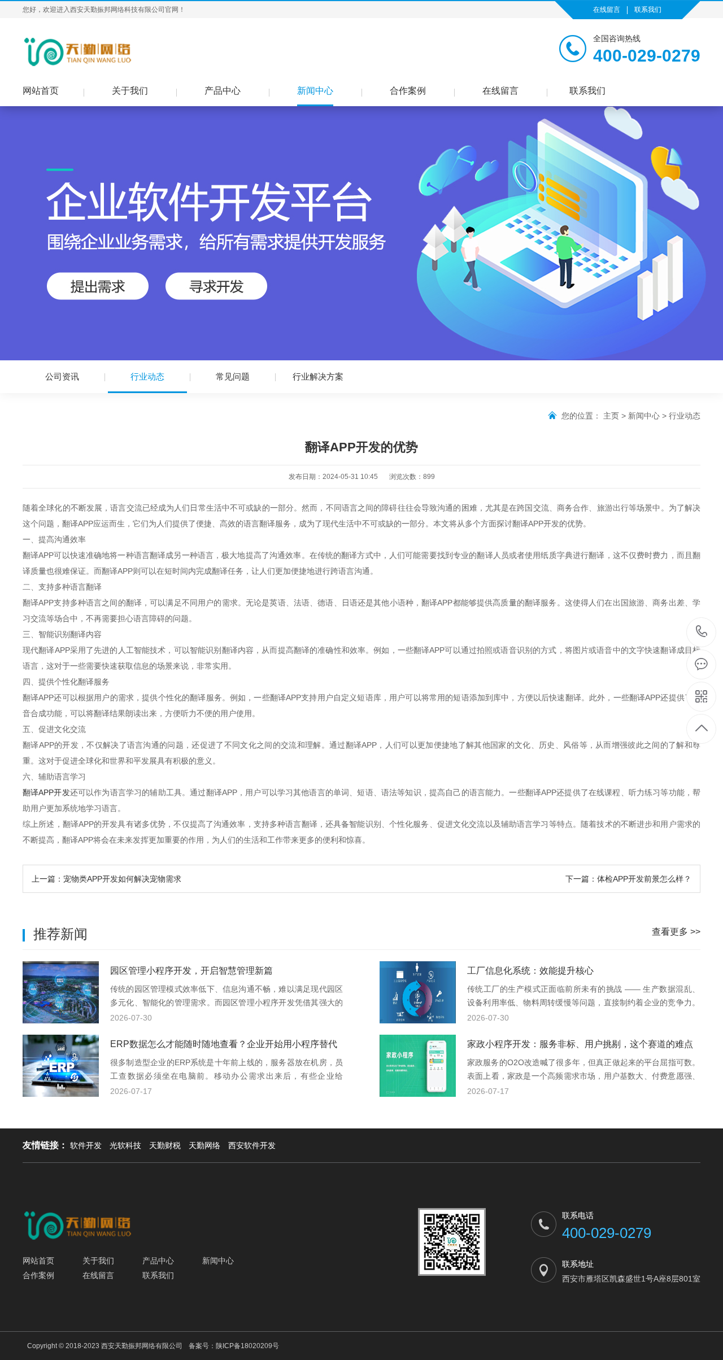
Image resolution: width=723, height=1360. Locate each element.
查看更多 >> (676, 931)
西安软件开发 (252, 1145)
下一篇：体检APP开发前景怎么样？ (628, 878)
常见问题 (233, 376)
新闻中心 (315, 90)
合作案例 (408, 90)
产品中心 (222, 90)
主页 (611, 415)
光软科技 (125, 1145)
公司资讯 (62, 376)
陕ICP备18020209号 (247, 1346)
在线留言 (606, 10)
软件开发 (86, 1145)
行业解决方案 (318, 376)
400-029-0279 (702, 632)
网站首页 (41, 90)
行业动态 (147, 376)
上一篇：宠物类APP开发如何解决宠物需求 (106, 878)
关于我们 (130, 90)
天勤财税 (165, 1145)
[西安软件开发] (78, 51)
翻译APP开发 (46, 792)
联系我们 (647, 10)
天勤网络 (204, 1145)
